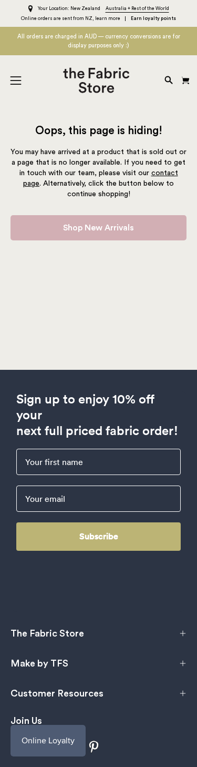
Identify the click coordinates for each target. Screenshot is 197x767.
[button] (167, 80)
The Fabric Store (47, 633)
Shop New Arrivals (98, 228)
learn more (107, 18)
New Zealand (85, 8)
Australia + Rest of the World (137, 8)
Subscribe (98, 536)
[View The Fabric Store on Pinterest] (94, 746)
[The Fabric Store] (98, 80)
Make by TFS (39, 663)
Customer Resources (57, 693)
